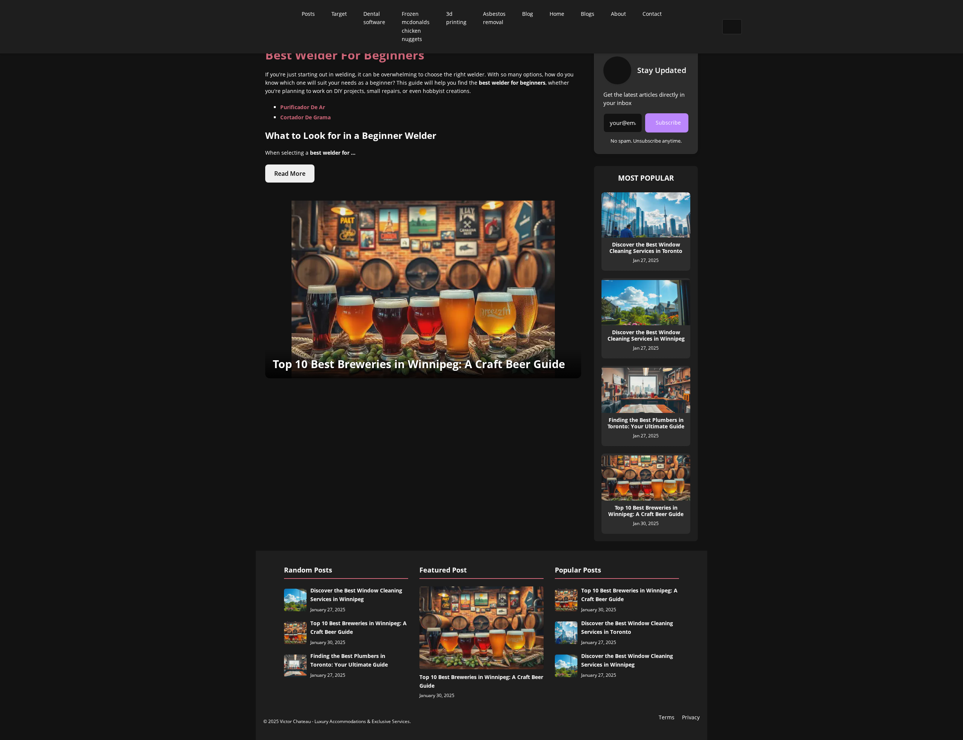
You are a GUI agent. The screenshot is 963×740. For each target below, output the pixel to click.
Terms (666, 717)
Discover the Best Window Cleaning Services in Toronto (627, 627)
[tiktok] (698, 27)
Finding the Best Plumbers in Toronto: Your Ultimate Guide (349, 660)
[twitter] (688, 27)
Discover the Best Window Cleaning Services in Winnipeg (356, 594)
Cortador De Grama (305, 117)
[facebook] (678, 27)
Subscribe (668, 122)
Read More (289, 173)
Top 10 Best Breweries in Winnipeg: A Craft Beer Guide (358, 627)
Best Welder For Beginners (344, 55)
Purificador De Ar (302, 107)
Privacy (691, 717)
